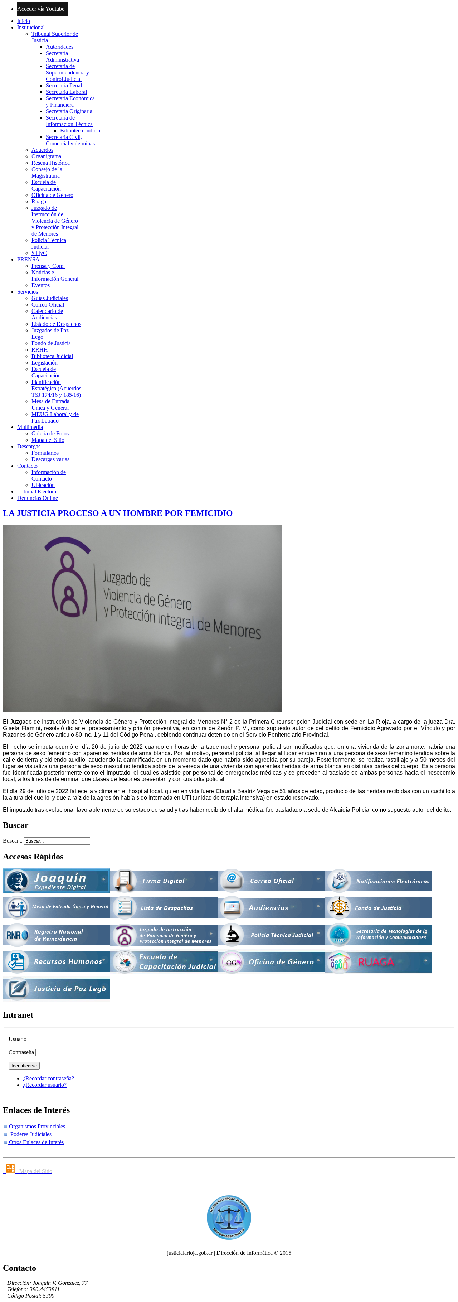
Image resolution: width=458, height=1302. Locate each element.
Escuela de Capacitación (46, 185)
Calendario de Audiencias (47, 314)
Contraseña (21, 1052)
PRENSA (28, 259)
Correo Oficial (47, 305)
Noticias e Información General (54, 275)
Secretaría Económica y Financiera (70, 101)
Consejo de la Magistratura (46, 172)
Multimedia (30, 427)
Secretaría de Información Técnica (69, 121)
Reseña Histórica (50, 163)
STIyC (39, 253)
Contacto (27, 466)
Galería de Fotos (50, 433)
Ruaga (38, 201)
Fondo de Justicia (51, 343)
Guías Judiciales (49, 298)
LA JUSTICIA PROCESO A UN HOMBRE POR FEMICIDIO (118, 513)
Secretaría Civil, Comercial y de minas (70, 140)
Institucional (31, 27)
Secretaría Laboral (66, 92)
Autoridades (59, 47)
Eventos (40, 285)
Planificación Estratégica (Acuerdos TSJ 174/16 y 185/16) (56, 388)
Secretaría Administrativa (62, 56)
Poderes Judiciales (30, 1134)
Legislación (44, 363)
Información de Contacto (48, 475)
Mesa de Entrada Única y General (50, 404)
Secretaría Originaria (69, 111)
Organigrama (46, 156)
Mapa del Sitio (47, 440)
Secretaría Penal (64, 85)
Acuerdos (42, 150)
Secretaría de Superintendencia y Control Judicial (67, 72)
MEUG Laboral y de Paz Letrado (55, 417)
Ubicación (43, 485)
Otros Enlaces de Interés (36, 1142)
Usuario (17, 1039)
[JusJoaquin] (56, 891)
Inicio (23, 21)
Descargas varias (50, 459)
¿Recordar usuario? (45, 1085)
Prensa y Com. (48, 266)
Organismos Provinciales (36, 1126)
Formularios (45, 453)
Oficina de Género (52, 195)
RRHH (39, 350)
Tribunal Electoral (37, 491)
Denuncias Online (37, 498)
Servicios (27, 292)
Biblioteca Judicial (81, 130)
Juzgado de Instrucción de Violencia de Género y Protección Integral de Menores (54, 221)
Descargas (28, 446)
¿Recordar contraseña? (48, 1078)
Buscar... (13, 841)
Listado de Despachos (56, 324)
